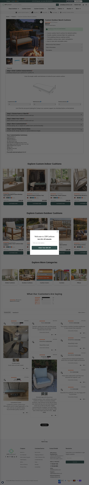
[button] (2, 482)
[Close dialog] (57, 232)
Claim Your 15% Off (44, 247)
